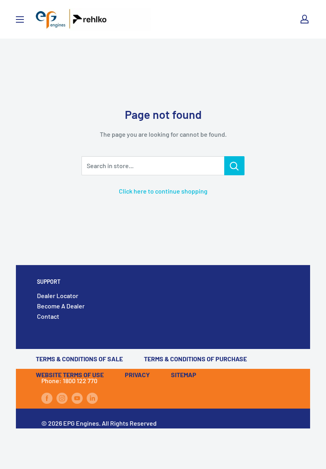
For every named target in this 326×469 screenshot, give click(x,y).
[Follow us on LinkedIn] (92, 397)
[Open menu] (20, 19)
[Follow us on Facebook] (46, 397)
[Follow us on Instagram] (62, 397)
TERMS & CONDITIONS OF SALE (79, 358)
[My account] (305, 19)
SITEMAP (183, 374)
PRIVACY (137, 374)
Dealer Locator (57, 295)
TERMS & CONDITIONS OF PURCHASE (195, 358)
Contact (48, 316)
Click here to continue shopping (163, 191)
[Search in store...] (234, 165)
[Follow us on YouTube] (77, 397)
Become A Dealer (61, 306)
